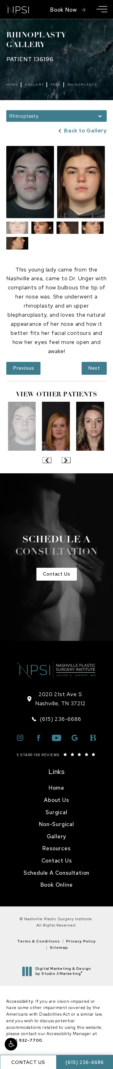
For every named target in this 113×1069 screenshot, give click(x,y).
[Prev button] (46, 460)
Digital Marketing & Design (63, 971)
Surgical (56, 812)
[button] (11, 1044)
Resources (56, 848)
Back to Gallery (85, 130)
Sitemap (59, 947)
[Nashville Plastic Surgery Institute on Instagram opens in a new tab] (20, 737)
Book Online (56, 884)
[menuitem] (56, 788)
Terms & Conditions (38, 941)
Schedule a (56, 546)
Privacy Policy (81, 941)
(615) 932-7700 (24, 1040)
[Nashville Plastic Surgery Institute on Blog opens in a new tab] (92, 737)
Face (56, 85)
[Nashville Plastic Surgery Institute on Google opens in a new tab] (74, 737)
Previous (23, 368)
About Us (56, 800)
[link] (56, 719)
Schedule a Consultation (56, 872)
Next (94, 368)
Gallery (34, 85)
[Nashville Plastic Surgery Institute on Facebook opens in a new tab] (38, 737)
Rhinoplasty (82, 85)
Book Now (63, 9)
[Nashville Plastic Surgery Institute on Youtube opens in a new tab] (56, 737)
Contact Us (56, 574)
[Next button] (66, 460)
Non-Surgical (56, 824)
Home (12, 85)
